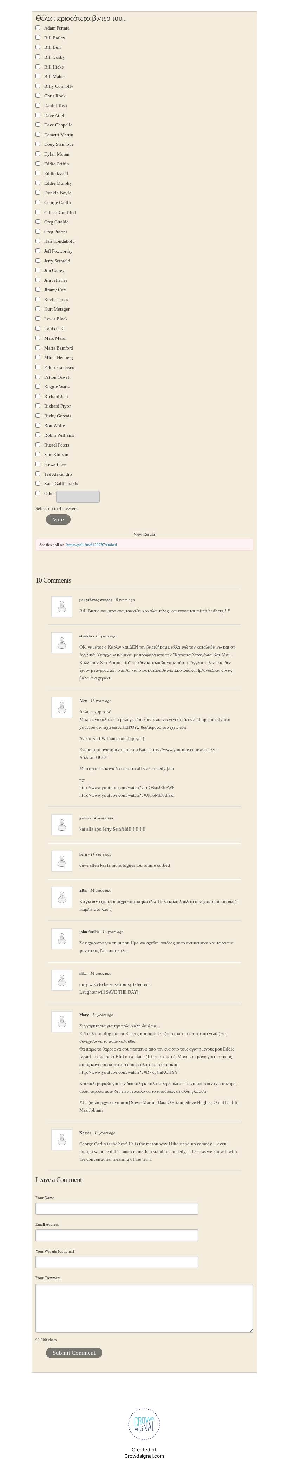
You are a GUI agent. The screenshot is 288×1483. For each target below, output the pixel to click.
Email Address (47, 1224)
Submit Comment (74, 1352)
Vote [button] (58, 519)
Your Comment (47, 1278)
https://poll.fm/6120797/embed (91, 544)
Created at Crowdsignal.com (144, 1452)
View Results (144, 534)
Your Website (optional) (54, 1251)
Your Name (44, 1198)
